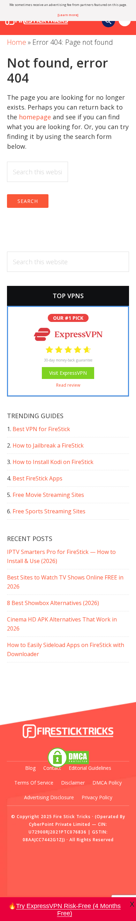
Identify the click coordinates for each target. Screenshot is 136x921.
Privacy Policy (97, 797)
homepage (35, 117)
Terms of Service (33, 782)
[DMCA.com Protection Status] (68, 757)
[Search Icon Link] (108, 22)
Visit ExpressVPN (68, 373)
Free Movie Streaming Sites (48, 495)
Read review (68, 385)
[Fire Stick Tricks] (68, 731)
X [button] (132, 904)
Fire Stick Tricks (72, 817)
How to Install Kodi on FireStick (53, 462)
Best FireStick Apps (37, 478)
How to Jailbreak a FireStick (48, 445)
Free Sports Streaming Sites (49, 511)
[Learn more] (68, 15)
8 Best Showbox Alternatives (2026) (53, 603)
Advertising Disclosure (49, 797)
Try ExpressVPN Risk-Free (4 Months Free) (68, 909)
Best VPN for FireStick (41, 429)
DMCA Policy (107, 782)
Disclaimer (73, 782)
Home (16, 42)
